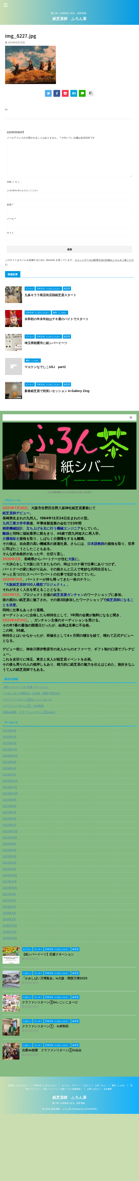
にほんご (87, 1085)
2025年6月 (9, 730)
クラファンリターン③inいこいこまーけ (27, 699)
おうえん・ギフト (70, 1085)
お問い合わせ (93, 1089)
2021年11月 (10, 881)
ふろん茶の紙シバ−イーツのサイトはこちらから (69, 492)
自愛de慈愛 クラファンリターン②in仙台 (29, 712)
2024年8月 (9, 762)
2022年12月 (10, 831)
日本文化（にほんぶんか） (45, 1085)
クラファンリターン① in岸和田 (23, 706)
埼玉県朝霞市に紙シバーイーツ (46, 343)
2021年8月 (9, 900)
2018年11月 (10, 932)
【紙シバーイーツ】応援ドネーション (26, 687)
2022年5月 (9, 856)
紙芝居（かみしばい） (18, 1085)
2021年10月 (10, 888)
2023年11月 (10, 787)
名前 (10, 204)
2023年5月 (9, 812)
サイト (10, 232)
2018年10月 (10, 938)
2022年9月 (9, 843)
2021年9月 (9, 894)
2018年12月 (10, 925)
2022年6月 (9, 850)
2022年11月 (10, 837)
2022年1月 (9, 869)
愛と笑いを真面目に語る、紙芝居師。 (69, 1103)
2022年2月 (9, 862)
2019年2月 (9, 919)
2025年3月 (9, 743)
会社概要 (108, 1089)
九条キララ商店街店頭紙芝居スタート (50, 295)
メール (11, 218)
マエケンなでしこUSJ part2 (45, 367)
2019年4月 (9, 913)
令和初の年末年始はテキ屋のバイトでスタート (57, 319)
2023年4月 (9, 818)
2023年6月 (9, 806)
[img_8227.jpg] (73, 93)
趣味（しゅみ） (119, 1085)
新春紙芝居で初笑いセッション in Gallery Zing (57, 391)
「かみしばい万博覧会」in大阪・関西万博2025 (31, 693)
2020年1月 (9, 906)
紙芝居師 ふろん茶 (70, 18)
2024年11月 (10, 749)
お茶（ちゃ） (101, 1085)
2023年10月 (10, 793)
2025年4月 (9, 737)
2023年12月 (10, 781)
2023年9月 (9, 799)
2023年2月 (9, 825)
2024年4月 (9, 768)
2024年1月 (9, 774)
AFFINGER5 (91, 1109)
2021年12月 (10, 875)
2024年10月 (10, 755)
